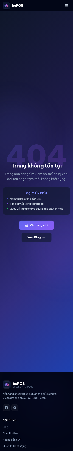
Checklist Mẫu (11, 433)
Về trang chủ (39, 225)
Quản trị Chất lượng (14, 446)
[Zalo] (14, 407)
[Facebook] (6, 407)
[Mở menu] (66, 5)
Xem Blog (34, 237)
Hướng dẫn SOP (12, 439)
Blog (5, 427)
